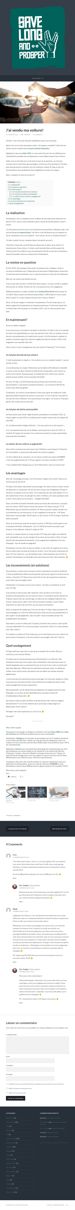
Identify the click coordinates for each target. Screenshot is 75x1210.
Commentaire (11, 1035)
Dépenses (17, 815)
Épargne (8, 1151)
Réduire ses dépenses (55, 798)
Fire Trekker (25, 134)
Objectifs (9, 1176)
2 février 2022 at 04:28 (20, 911)
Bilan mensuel (10, 1122)
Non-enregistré (11, 1171)
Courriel (10, 1065)
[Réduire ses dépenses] (58, 792)
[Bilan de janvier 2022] (37, 792)
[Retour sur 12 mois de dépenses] (15, 792)
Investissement (11, 1163)
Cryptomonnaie (11, 1138)
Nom (8, 1056)
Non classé (9, 1167)
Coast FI (9, 1130)
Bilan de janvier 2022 (33, 798)
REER (8, 1180)
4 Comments (38, 134)
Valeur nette (10, 1192)
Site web (9, 1074)
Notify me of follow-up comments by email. (20, 1088)
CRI (7, 1134)
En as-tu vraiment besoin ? (22, 232)
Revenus (9, 1184)
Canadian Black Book (45, 291)
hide (18, 182)
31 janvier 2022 (12, 134)
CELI (7, 1126)
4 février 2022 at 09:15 (26, 972)
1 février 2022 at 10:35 (26, 888)
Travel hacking (11, 1188)
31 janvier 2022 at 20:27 (21, 857)
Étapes (8, 1155)
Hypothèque (10, 1159)
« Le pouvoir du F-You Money (17, 829)
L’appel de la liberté (58, 1128)
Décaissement (10, 1143)
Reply (15, 878)
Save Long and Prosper (19, 1205)
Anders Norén (59, 1205)
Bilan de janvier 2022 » (59, 829)
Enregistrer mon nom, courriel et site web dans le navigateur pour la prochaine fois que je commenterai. (36, 1084)
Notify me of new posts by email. (17, 1093)
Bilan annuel (10, 1118)
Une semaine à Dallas (53, 1118)
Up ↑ (67, 1205)
